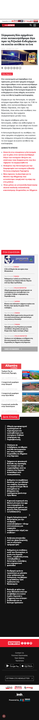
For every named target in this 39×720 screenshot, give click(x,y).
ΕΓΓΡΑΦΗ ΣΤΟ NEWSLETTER (18, 678)
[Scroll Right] (29, 515)
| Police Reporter (20, 288)
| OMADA (16, 267)
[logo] (8, 25)
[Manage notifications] (4, 716)
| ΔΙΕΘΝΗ (17, 301)
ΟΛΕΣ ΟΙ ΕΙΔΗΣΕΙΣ (11, 349)
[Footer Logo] (14, 643)
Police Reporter (7, 74)
